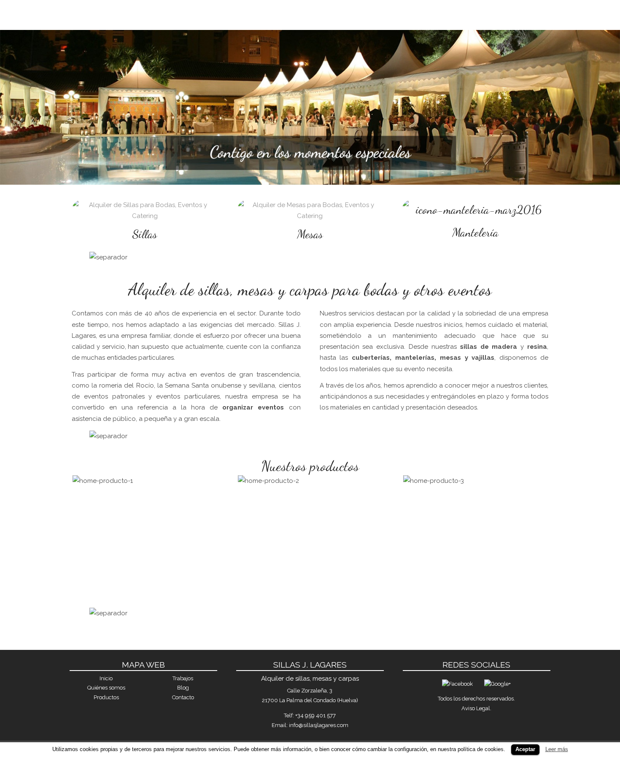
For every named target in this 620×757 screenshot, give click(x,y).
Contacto (525, 13)
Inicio (319, 13)
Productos (427, 13)
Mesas (310, 234)
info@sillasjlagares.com (318, 725)
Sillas (144, 234)
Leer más (556, 749)
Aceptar (525, 749)
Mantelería (475, 232)
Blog (183, 687)
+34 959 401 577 (315, 715)
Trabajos (477, 13)
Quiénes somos (368, 13)
